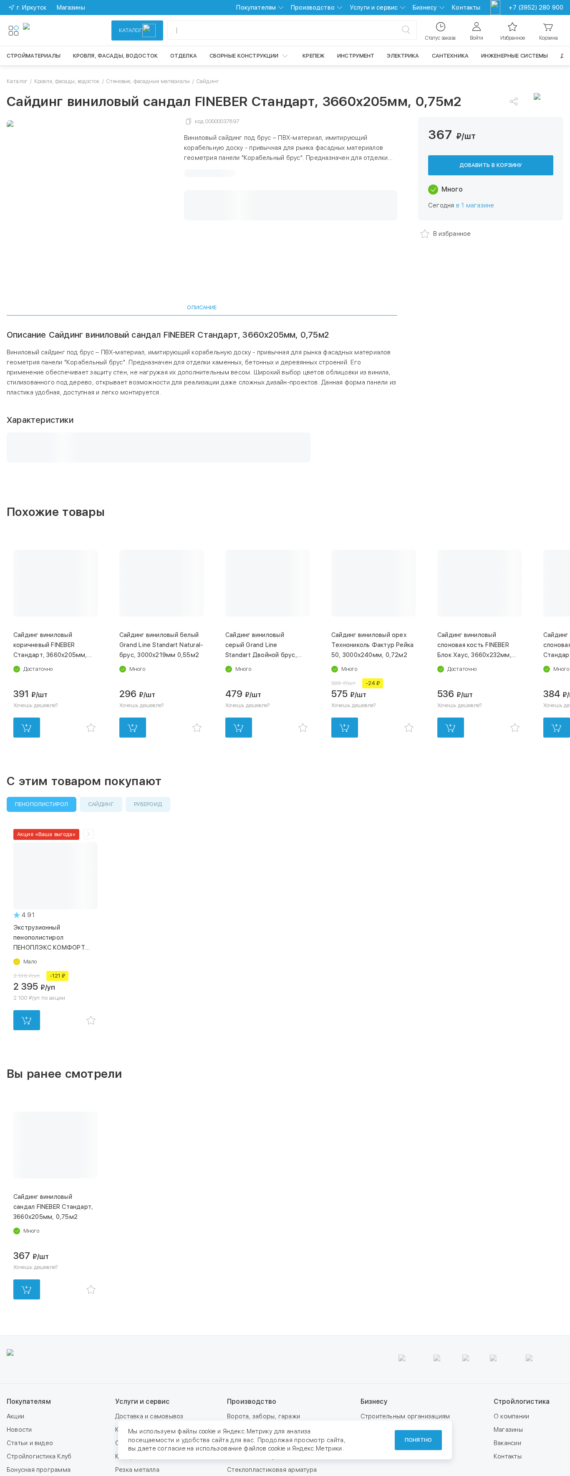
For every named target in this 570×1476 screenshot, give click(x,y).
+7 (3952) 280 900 (536, 7)
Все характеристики (214, 266)
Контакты (466, 7)
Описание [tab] (202, 307)
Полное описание (210, 174)
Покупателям (256, 7)
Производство (313, 7)
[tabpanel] (202, 424)
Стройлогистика (522, 1458)
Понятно (418, 1440)
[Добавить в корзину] (26, 784)
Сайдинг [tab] (101, 861)
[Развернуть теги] (88, 891)
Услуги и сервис (374, 7)
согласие (171, 1448)
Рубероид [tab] (148, 861)
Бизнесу (425, 7)
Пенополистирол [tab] (41, 861)
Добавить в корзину (490, 173)
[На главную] (53, 30)
